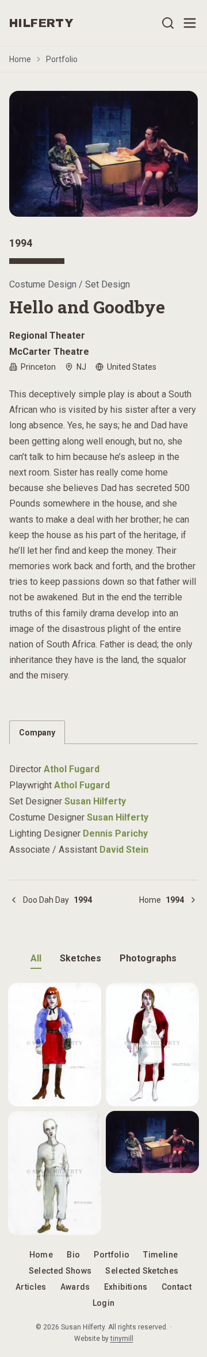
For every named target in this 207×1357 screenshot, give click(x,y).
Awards (75, 1286)
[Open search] (168, 23)
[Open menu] (190, 23)
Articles (31, 1286)
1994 (20, 243)
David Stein (123, 849)
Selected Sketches (141, 1270)
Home (20, 59)
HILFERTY (41, 23)
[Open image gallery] (103, 154)
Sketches (80, 958)
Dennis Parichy (115, 833)
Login (104, 1303)
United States (131, 366)
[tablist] (103, 732)
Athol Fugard (71, 769)
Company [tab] (37, 732)
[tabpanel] (103, 803)
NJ (81, 366)
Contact (176, 1286)
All (35, 958)
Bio (73, 1254)
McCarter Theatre (49, 351)
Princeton (38, 366)
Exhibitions (126, 1286)
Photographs (148, 958)
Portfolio (62, 59)
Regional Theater (47, 335)
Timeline (160, 1254)
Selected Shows (60, 1270)
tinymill (121, 1339)
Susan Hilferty (95, 801)
